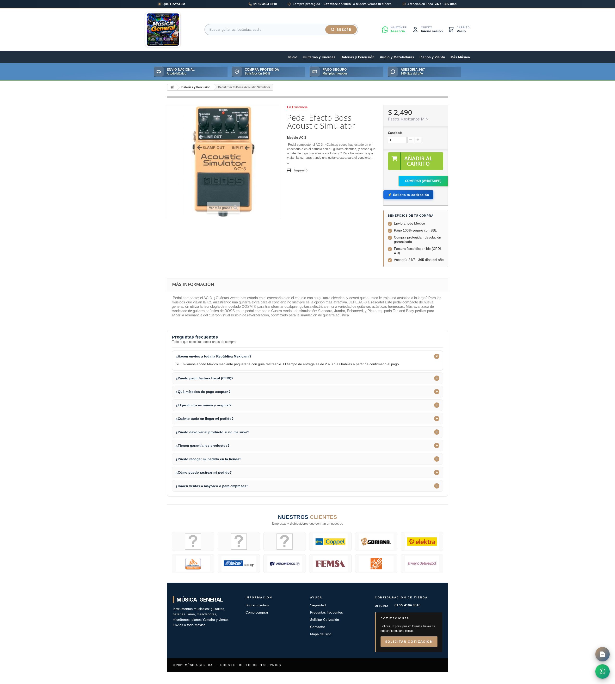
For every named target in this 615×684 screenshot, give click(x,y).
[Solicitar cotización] (602, 654)
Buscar (344, 29)
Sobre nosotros (257, 605)
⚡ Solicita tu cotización (408, 195)
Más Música (460, 57)
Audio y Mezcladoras (397, 57)
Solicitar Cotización (324, 619)
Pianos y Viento (432, 57)
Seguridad (318, 605)
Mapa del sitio (320, 634)
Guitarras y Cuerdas (319, 57)
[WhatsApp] (602, 671)
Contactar (317, 627)
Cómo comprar (257, 612)
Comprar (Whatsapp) (423, 181)
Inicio (292, 57)
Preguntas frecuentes (326, 612)
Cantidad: (395, 133)
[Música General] (163, 29)
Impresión (301, 170)
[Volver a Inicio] (172, 87)
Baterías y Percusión (358, 57)
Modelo (292, 137)
